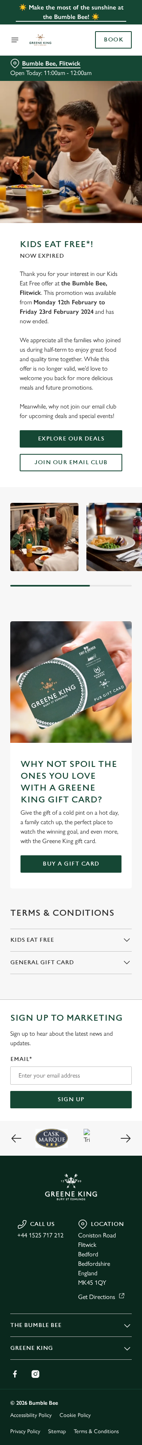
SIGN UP (71, 1099)
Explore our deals (71, 438)
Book (113, 40)
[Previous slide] (16, 1138)
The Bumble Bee (36, 1325)
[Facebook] (15, 1374)
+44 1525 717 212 (40, 1235)
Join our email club (71, 462)
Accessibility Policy (31, 1415)
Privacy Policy (25, 1431)
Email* (21, 1059)
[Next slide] (125, 1138)
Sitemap (57, 1431)
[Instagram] (35, 1374)
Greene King (31, 1348)
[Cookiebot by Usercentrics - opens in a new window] (100, 573)
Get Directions (96, 1297)
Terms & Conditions (96, 1431)
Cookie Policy (75, 1415)
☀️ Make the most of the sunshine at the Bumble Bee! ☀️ (71, 12)
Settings (106, 814)
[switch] (121, 733)
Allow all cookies (71, 839)
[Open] (15, 40)
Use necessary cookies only (71, 865)
